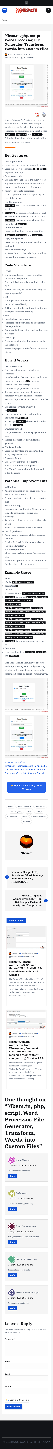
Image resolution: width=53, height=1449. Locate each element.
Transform (12, 816)
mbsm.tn (41, 806)
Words (27, 821)
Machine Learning (24, 54)
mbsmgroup (17, 811)
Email (8, 1374)
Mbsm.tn (11, 54)
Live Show (10, 147)
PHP (29, 811)
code (11, 806)
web (25, 816)
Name (8, 1361)
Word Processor (39, 816)
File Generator (25, 806)
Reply (12, 1176)
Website (8, 1386)
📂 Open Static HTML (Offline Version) (26, 787)
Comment (10, 1339)
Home (4, 20)
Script (39, 811)
